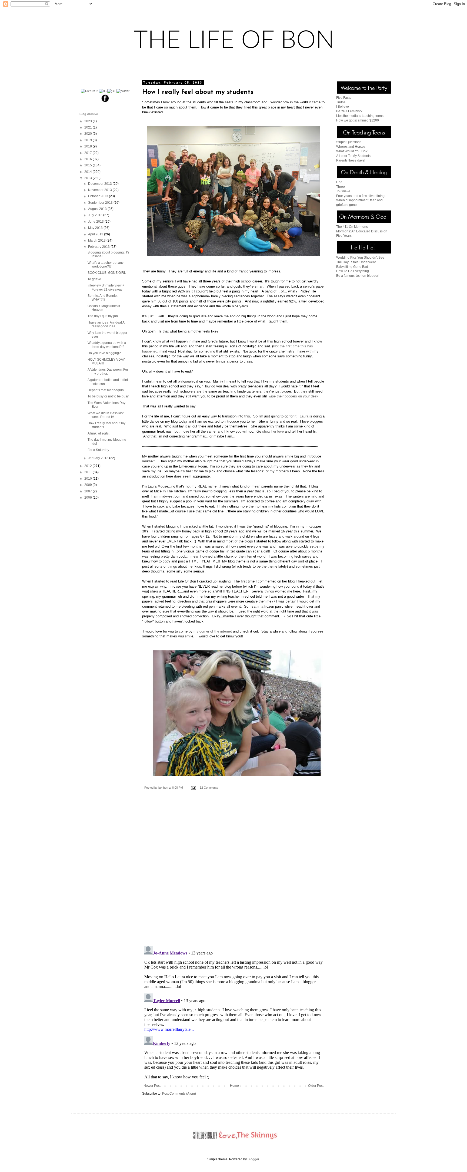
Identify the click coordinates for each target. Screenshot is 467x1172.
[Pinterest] (89, 91)
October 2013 (98, 196)
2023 (88, 121)
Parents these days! (350, 160)
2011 (88, 472)
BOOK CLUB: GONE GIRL (107, 273)
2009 (88, 485)
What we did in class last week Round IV (106, 415)
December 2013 (100, 184)
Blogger (253, 1159)
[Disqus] (233, 871)
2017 (88, 153)
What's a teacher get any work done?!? (106, 264)
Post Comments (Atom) (179, 1093)
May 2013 (96, 228)
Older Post (315, 1086)
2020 (88, 134)
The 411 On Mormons (352, 227)
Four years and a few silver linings (361, 196)
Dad (339, 182)
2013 (88, 178)
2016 (88, 159)
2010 (88, 478)
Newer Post (152, 1086)
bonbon (163, 787)
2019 (88, 140)
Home (234, 1086)
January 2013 (98, 458)
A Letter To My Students (353, 156)
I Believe (342, 106)
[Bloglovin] (111, 91)
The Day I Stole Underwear (356, 262)
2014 (88, 172)
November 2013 (100, 190)
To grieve (94, 279)
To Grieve (343, 191)
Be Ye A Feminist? (349, 111)
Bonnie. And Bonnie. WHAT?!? (103, 297)
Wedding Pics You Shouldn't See (360, 257)
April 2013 (96, 234)
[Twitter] (122, 91)
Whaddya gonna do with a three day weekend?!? (107, 344)
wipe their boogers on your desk (293, 396)
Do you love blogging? (104, 353)
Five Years (344, 236)
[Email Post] (193, 787)
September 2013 (101, 203)
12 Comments (209, 787)
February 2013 (99, 247)
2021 (88, 127)
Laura (304, 416)
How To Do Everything (352, 271)
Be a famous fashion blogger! (357, 276)
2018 (88, 146)
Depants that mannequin (106, 390)
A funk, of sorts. (98, 433)
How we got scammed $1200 (357, 120)
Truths (340, 102)
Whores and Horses (350, 147)
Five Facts (343, 98)
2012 (88, 466)
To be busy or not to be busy (108, 396)
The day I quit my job (103, 316)
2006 (88, 497)
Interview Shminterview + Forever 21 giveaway (106, 287)
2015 (88, 165)
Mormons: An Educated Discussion (361, 231)
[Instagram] (102, 91)
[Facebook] (105, 102)
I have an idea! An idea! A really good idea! (106, 324)
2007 (88, 491)
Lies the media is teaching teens (359, 116)
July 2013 (95, 215)
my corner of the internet (213, 631)
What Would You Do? (352, 151)
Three (340, 187)
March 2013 (97, 240)
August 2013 (98, 209)
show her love (273, 431)
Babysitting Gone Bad (352, 267)
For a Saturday (98, 450)
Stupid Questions (348, 142)
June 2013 (96, 221)
